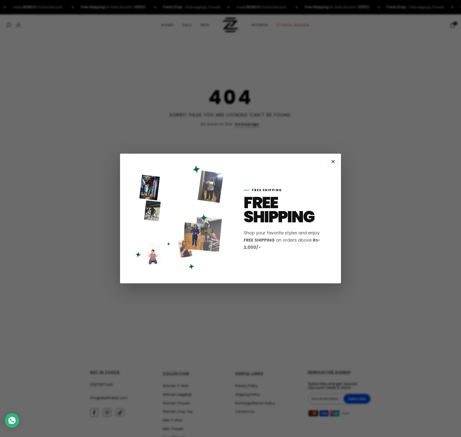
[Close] (333, 161)
